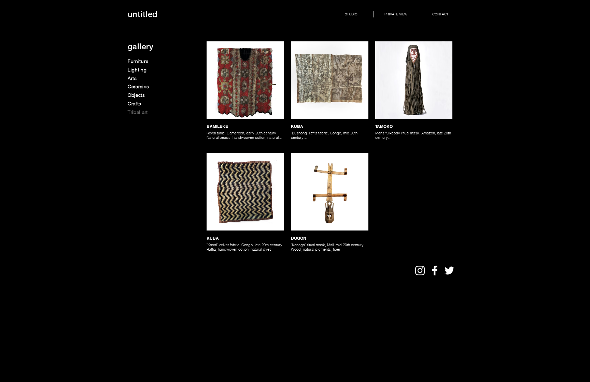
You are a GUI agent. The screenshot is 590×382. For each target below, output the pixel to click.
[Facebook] (434, 270)
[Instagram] (419, 270)
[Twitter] (449, 270)
